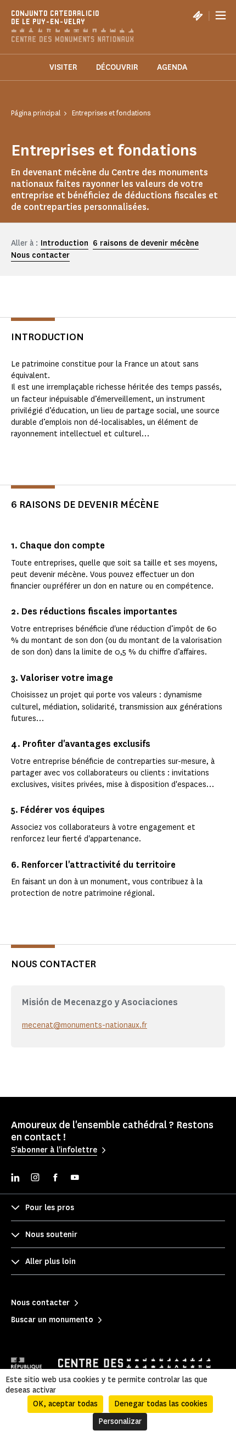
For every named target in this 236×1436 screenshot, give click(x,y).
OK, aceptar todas (65, 1404)
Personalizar (120, 1421)
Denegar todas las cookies (160, 1404)
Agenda (172, 67)
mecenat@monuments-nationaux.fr (84, 1025)
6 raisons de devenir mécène (146, 243)
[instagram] (35, 1178)
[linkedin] (15, 1178)
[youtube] (74, 1178)
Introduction (64, 243)
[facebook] (54, 1178)
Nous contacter (40, 255)
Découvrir (117, 67)
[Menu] (221, 15)
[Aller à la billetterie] (197, 15)
